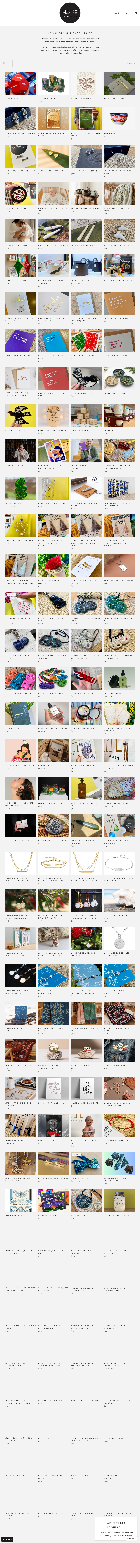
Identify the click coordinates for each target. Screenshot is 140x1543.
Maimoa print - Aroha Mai (51, 1103)
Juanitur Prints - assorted (19, 766)
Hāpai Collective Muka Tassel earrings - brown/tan (50, 543)
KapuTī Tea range (47, 766)
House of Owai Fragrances (53, 728)
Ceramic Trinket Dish (115, 393)
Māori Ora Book (13, 1216)
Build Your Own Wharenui (118, 281)
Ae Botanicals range (49, 98)
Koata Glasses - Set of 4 (51, 803)
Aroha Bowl (110, 133)
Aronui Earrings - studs (84, 171)
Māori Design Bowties (83, 1178)
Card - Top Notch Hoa (115, 356)
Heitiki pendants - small (51, 693)
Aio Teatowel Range (82, 98)
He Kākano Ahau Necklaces (118, 580)
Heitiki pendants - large (18, 693)
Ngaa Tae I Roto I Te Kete (18, 1476)
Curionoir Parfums (15, 466)
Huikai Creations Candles (85, 728)
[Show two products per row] (4, 63)
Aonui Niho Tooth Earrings (20, 133)
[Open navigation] (4, 13)
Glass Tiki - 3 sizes (15, 503)
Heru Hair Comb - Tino (83, 693)
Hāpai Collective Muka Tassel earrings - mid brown (116, 543)
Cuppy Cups (110, 431)
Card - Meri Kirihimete (82, 356)
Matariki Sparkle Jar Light (117, 1216)
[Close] (135, 1520)
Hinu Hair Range (112, 693)
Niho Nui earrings (81, 1476)
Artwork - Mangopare (17, 208)
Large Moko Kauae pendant (53, 841)
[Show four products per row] (8, 63)
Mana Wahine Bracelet (116, 1141)
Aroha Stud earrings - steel (20, 171)
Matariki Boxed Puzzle (50, 1216)
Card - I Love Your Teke (17, 356)
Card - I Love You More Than (119, 318)
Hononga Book (13, 728)
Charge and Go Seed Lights (53, 431)
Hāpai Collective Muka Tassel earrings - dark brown (83, 543)
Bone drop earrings (82, 246)
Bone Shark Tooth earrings (119, 246)
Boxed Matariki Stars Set (18, 281)
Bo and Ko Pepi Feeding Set (85, 208)
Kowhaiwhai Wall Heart (116, 803)
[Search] (131, 13)
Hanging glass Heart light (20, 541)
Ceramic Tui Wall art (16, 431)
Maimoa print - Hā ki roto (84, 1103)
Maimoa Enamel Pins (114, 1065)
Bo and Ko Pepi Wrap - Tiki (19, 245)
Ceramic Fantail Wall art (84, 393)
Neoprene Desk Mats (115, 1438)
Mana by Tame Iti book (50, 1141)
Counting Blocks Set (82, 431)
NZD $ (116, 13)
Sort (130, 63)
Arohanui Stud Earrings (51, 171)
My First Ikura (45, 1438)
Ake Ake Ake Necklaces (116, 98)
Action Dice (11, 98)
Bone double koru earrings (53, 246)
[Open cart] (136, 13)
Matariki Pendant (80, 1216)
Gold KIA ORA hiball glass (52, 503)
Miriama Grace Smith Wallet (53, 1401)
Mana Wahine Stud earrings (53, 1178)
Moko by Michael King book (86, 1401)
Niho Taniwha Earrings (50, 1513)
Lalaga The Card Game (17, 841)
